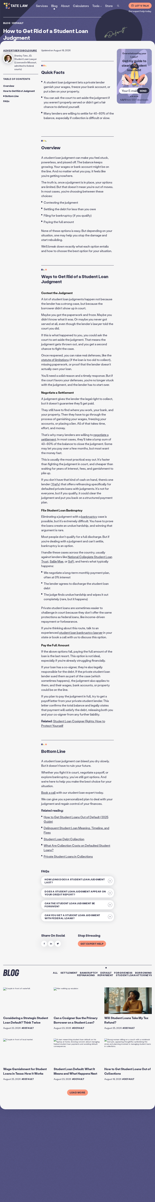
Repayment (105, 975)
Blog (6, 22)
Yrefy (55, 484)
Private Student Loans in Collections (68, 856)
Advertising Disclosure (104, 1196)
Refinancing (86, 975)
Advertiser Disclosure (20, 50)
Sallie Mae (56, 562)
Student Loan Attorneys (134, 975)
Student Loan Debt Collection (64, 839)
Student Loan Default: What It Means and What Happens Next (75, 1071)
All (55, 972)
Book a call (48, 792)
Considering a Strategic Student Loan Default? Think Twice (25, 1020)
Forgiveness (123, 972)
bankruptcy (89, 516)
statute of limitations (55, 360)
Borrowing (143, 972)
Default (18, 22)
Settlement (69, 972)
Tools (95, 6)
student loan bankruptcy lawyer (81, 633)
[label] (44, 944)
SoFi (71, 562)
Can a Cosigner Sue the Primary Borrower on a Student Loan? (76, 1020)
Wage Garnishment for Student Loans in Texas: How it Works (25, 1071)
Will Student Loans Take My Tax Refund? (126, 1020)
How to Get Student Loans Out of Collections (127, 1071)
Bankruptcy (89, 972)
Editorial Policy (121, 1196)
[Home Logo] (20, 6)
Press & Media (136, 1196)
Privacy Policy (86, 1196)
